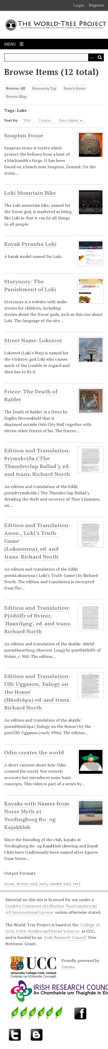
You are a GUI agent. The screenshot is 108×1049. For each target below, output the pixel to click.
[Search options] (92, 57)
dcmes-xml (26, 883)
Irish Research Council (65, 937)
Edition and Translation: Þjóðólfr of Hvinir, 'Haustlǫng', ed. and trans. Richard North (37, 619)
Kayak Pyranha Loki (30, 243)
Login (78, 5)
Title (27, 120)
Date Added (69, 120)
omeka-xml (60, 883)
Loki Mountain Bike (30, 192)
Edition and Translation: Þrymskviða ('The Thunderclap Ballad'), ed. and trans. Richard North (37, 462)
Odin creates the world (34, 752)
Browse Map (16, 96)
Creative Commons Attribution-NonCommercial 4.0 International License (51, 909)
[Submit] (100, 57)
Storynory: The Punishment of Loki (30, 285)
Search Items (74, 88)
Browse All (15, 88)
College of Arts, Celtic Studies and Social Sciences (52, 928)
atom (9, 883)
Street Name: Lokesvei (33, 340)
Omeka (67, 967)
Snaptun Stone (23, 135)
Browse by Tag (44, 88)
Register (96, 5)
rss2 (76, 883)
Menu (10, 44)
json (43, 883)
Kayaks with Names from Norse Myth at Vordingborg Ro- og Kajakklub (36, 815)
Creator (45, 120)
